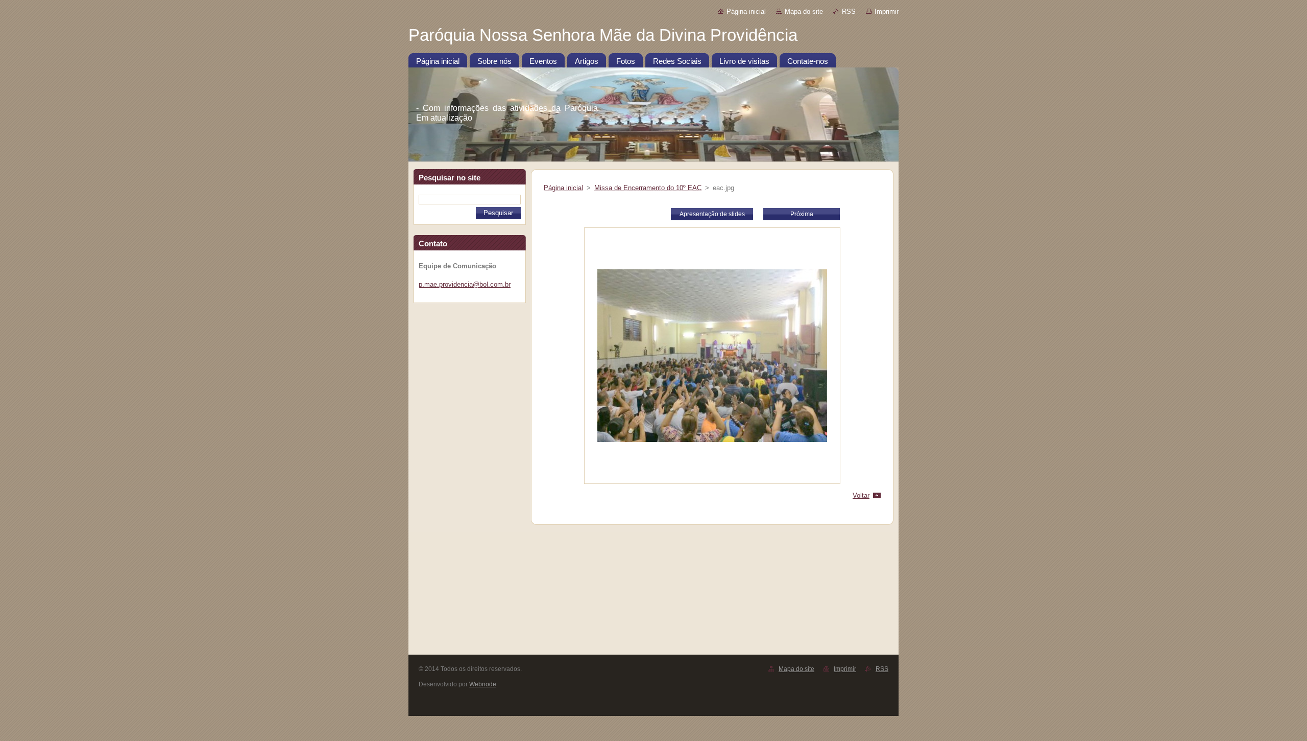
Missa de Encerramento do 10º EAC (647, 188)
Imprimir (887, 11)
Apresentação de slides (712, 214)
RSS (849, 11)
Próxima (801, 214)
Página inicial (746, 11)
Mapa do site (804, 11)
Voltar (861, 495)
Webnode (482, 684)
